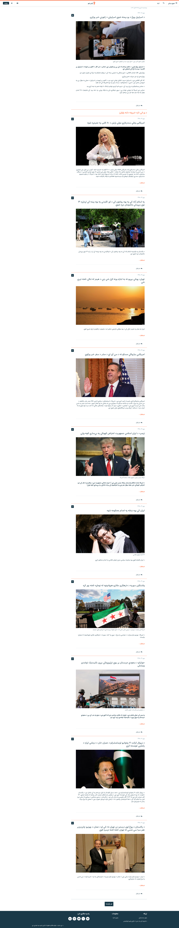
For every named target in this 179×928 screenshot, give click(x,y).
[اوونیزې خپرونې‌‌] (12, 3)
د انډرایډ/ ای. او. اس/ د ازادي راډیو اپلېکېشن (135, 921)
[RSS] (70, 918)
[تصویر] (17, 3)
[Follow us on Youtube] (79, 918)
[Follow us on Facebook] (88, 918)
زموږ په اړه (115, 918)
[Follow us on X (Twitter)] (83, 918)
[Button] (139, 106)
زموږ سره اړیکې (143, 918)
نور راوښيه (109, 904)
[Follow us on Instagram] (74, 918)
